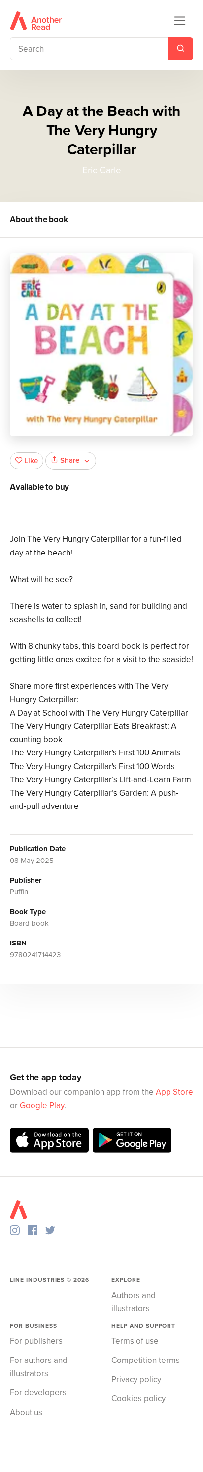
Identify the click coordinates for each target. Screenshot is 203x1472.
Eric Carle (101, 170)
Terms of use (135, 1341)
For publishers (36, 1341)
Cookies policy (138, 1398)
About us (26, 1412)
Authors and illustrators (133, 1302)
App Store (174, 1092)
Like (31, 460)
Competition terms (145, 1360)
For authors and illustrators (39, 1367)
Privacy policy (136, 1379)
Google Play (42, 1105)
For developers (38, 1393)
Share (69, 460)
